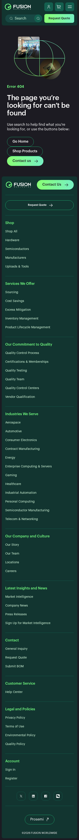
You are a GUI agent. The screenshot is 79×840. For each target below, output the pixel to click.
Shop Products (25, 151)
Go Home (20, 141)
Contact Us (51, 184)
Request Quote (59, 18)
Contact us (22, 161)
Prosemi (37, 819)
